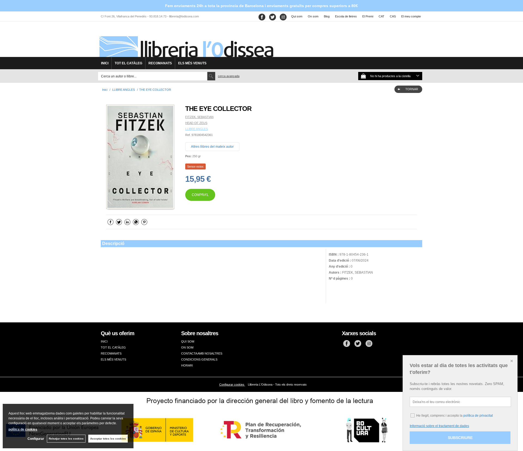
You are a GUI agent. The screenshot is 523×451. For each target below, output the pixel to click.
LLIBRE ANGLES (196, 129)
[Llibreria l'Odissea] (185, 41)
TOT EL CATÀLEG (128, 63)
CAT (381, 16)
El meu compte (411, 16)
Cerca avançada (228, 76)
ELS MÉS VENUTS (192, 63)
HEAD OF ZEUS (196, 123)
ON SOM (187, 347)
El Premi (367, 16)
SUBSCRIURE (460, 437)
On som (313, 16)
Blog (327, 16)
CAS (393, 16)
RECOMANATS (160, 63)
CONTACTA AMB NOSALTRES (201, 353)
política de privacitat (478, 415)
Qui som (296, 16)
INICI (104, 63)
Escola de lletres (346, 16)
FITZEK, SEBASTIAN (199, 117)
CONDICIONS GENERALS (199, 359)
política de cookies (22, 429)
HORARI (187, 365)
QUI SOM (187, 341)
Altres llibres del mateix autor (212, 147)
